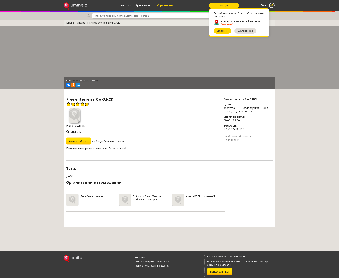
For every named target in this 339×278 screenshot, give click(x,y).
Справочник (165, 5)
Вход (264, 5)
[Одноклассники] (73, 85)
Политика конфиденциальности (151, 261)
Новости (125, 5)
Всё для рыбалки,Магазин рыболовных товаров (147, 198)
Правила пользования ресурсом (152, 265)
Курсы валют (144, 5)
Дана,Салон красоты (91, 196)
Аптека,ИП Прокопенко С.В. (201, 196)
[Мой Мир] (78, 85)
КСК (70, 176)
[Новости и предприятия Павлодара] (75, 5)
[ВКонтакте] (68, 85)
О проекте (139, 257)
